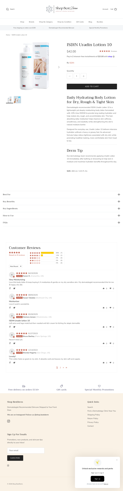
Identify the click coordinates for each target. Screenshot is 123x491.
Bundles (100, 22)
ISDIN (71, 63)
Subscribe (15, 458)
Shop (22, 22)
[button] (35, 253)
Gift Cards (80, 22)
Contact (90, 426)
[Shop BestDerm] (61, 9)
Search (90, 407)
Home (8, 35)
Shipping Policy (93, 415)
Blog (90, 22)
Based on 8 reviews (17, 255)
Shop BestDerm (17, 484)
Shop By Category (46, 22)
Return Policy (92, 418)
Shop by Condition (64, 22)
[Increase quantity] (83, 76)
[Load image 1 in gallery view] (34, 66)
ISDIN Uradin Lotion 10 (19, 35)
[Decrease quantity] (70, 76)
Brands (31, 22)
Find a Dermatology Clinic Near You (101, 411)
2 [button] (60, 367)
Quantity (70, 71)
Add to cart (92, 86)
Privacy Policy (93, 422)
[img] (22, 273)
